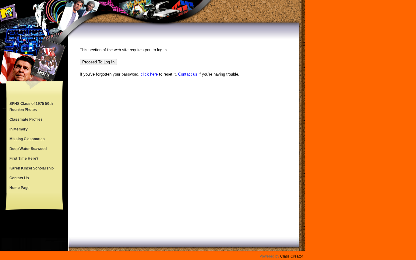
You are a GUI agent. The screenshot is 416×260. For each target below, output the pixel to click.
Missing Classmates (27, 139)
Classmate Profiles (26, 119)
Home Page (19, 188)
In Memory (18, 129)
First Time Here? (23, 158)
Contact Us (19, 178)
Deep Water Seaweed (28, 149)
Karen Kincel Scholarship (31, 168)
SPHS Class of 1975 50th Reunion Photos (31, 107)
